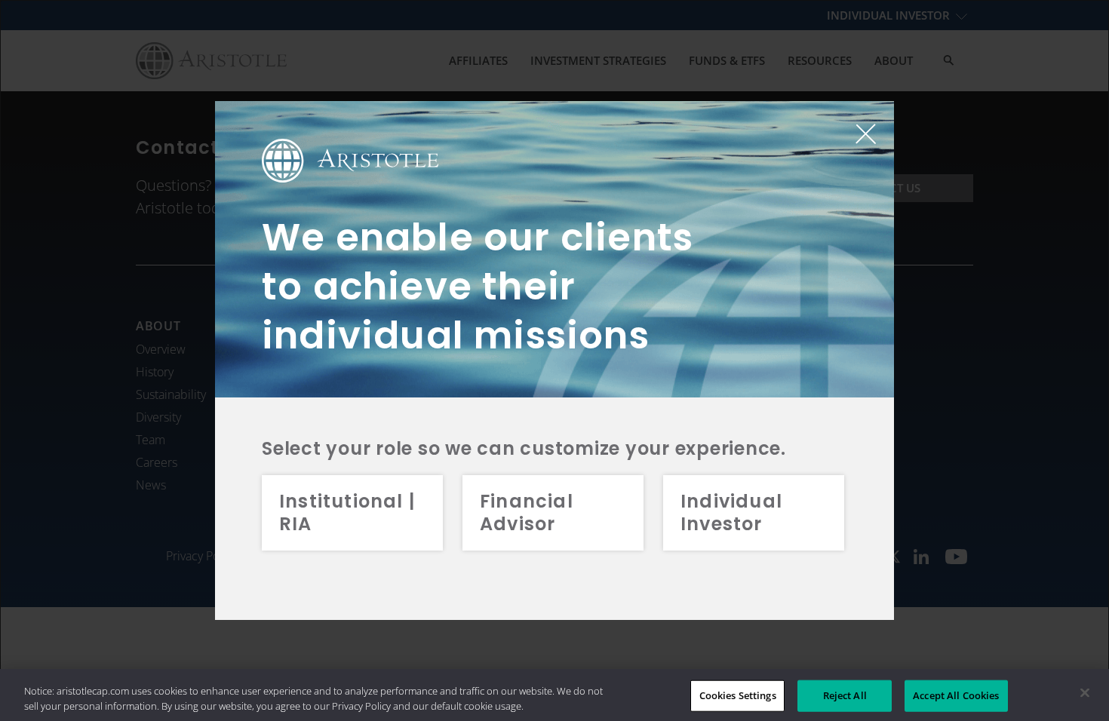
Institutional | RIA (347, 512)
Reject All (845, 695)
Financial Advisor (526, 512)
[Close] (1084, 693)
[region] (554, 695)
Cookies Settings (737, 695)
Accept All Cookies (956, 695)
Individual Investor (731, 512)
